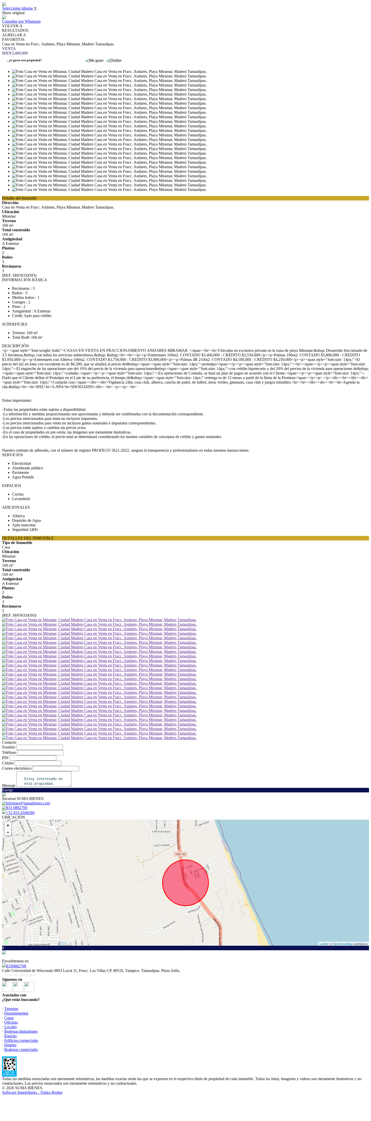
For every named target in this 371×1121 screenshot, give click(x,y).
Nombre (8, 747)
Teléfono (9, 752)
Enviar (7, 790)
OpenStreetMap (342, 944)
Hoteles (10, 1045)
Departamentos (16, 1013)
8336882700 (16, 966)
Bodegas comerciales (21, 1049)
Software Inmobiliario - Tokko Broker (32, 1092)
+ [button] (8, 825)
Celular (8, 763)
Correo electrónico (17, 768)
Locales (10, 1027)
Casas (9, 1018)
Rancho (10, 1036)
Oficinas (11, 1022)
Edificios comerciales (21, 1040)
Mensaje (8, 785)
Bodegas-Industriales (21, 1031)
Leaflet (324, 944)
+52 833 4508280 (20, 813)
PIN (5, 758)
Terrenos (11, 1009)
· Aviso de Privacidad (19, 975)
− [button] (8, 832)
